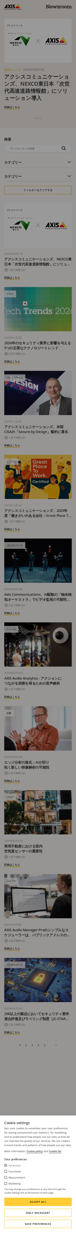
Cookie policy (35, 1151)
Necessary (14, 1165)
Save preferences (38, 1224)
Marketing (14, 1183)
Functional (14, 1171)
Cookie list (55, 1151)
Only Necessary (38, 1213)
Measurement (16, 1177)
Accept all (38, 1202)
